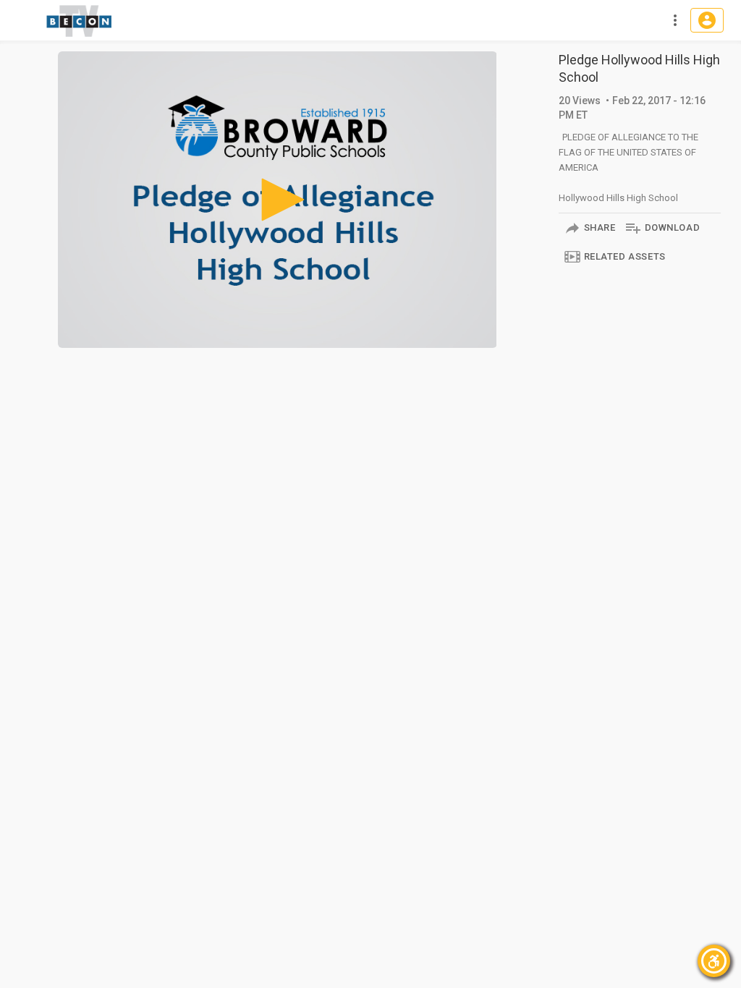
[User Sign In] (707, 20)
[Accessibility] (714, 961)
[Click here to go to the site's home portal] (79, 21)
